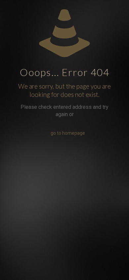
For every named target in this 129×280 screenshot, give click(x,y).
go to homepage (68, 133)
